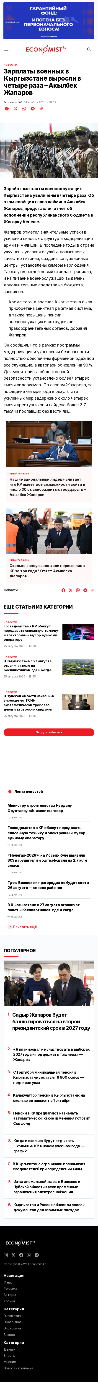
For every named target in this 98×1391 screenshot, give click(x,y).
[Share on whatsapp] (23, 108)
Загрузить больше (49, 732)
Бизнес (9, 1335)
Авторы (10, 1295)
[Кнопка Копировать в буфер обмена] (39, 108)
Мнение (10, 1362)
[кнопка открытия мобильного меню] (6, 49)
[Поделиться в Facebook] (7, 108)
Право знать (13, 1322)
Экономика (12, 1328)
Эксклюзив (12, 1316)
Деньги (9, 1349)
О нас (8, 1282)
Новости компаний (18, 1368)
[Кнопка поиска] (88, 49)
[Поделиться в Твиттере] (14, 108)
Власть (9, 1355)
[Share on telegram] (32, 108)
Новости (10, 65)
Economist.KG (13, 102)
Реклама (10, 1288)
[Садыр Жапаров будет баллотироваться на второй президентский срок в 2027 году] (49, 983)
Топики (9, 1301)
